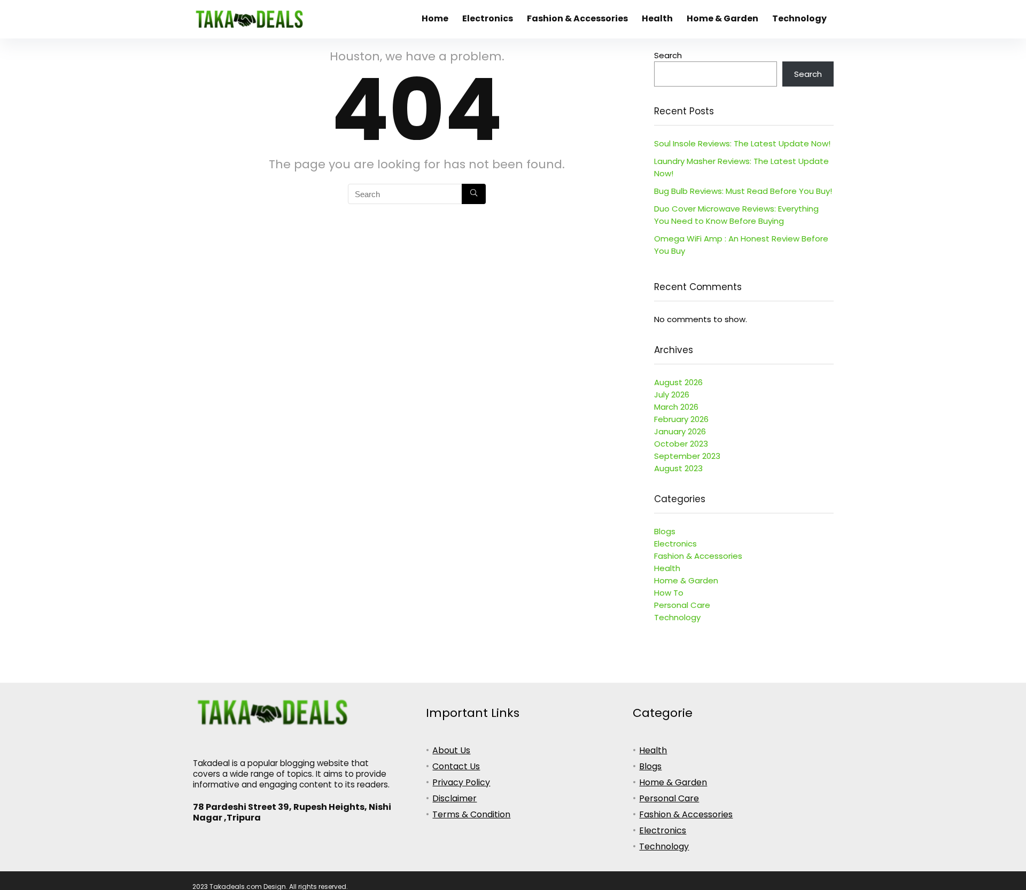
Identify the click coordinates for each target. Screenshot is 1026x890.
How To (668, 592)
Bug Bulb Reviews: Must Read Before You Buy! (743, 191)
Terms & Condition (471, 814)
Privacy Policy (461, 782)
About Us (451, 750)
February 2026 (681, 419)
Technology (799, 18)
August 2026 (678, 382)
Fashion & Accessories (577, 18)
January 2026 (680, 431)
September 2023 (687, 456)
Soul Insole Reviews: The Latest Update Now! (742, 143)
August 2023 (678, 468)
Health (657, 18)
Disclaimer (454, 798)
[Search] (474, 194)
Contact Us (456, 766)
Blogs (664, 531)
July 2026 (671, 394)
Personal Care (682, 605)
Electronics (487, 18)
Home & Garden (722, 18)
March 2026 (676, 406)
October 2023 (681, 443)
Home (435, 18)
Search (668, 55)
